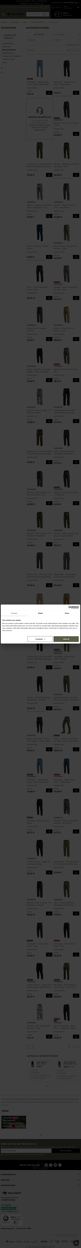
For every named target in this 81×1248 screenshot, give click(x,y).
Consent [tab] (14, 613)
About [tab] (67, 613)
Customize (39, 639)
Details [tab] (40, 613)
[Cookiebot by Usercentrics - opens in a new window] (70, 607)
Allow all (66, 639)
